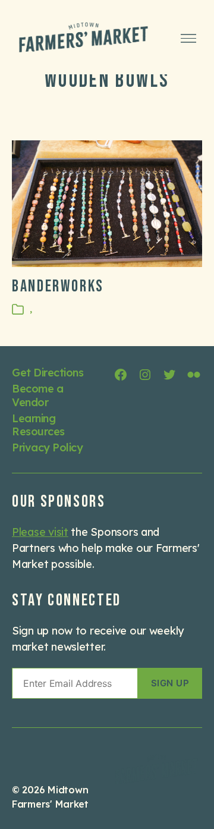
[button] (170, 683)
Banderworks (58, 286)
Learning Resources (38, 425)
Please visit (40, 532)
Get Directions (47, 372)
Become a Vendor (37, 395)
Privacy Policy (47, 447)
